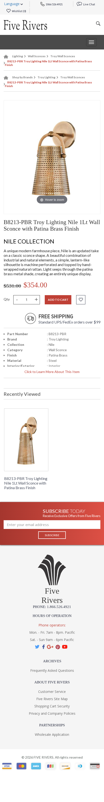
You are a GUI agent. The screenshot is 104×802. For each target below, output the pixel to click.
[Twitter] (37, 647)
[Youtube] (65, 647)
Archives (52, 661)
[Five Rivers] (25, 24)
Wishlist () (18, 11)
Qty (7, 299)
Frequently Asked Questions (52, 670)
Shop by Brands (22, 77)
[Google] (50, 647)
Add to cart (58, 299)
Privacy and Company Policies (52, 713)
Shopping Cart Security (52, 706)
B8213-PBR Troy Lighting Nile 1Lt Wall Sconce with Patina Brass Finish (25, 483)
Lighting (17, 56)
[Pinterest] (57, 647)
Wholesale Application (52, 734)
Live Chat (89, 4)
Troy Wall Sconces (62, 56)
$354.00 (35, 285)
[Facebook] (43, 647)
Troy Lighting (46, 77)
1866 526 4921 (54, 4)
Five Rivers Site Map (52, 699)
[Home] (6, 57)
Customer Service (52, 691)
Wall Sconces (36, 56)
